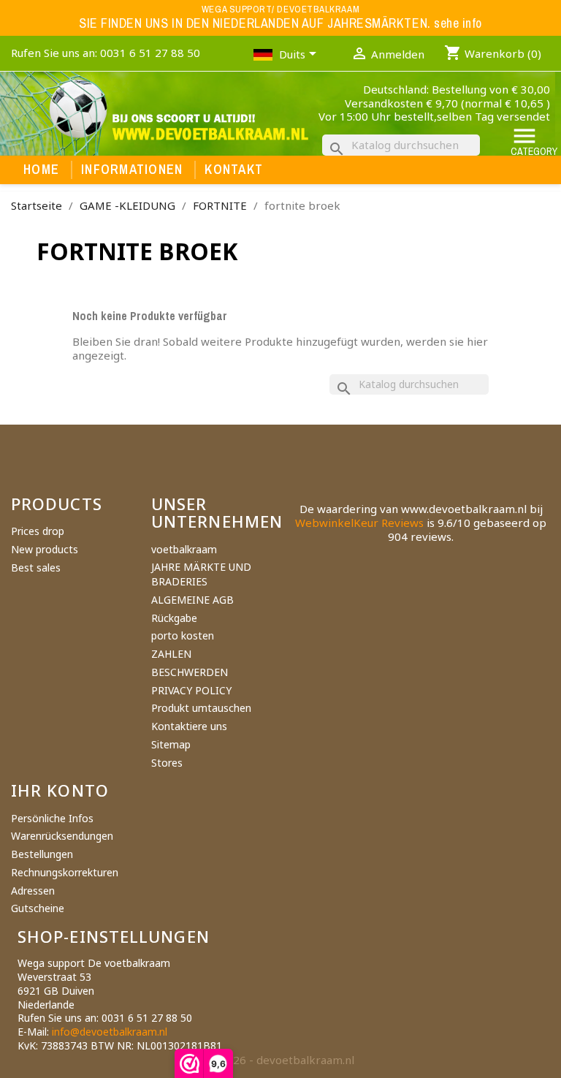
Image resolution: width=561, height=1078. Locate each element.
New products (44, 549)
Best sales (36, 567)
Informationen (132, 169)
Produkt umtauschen (201, 708)
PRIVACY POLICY (191, 690)
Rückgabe (174, 618)
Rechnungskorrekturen (64, 872)
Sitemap (171, 744)
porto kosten (182, 635)
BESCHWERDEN (189, 672)
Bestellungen (42, 854)
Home (41, 169)
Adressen (33, 890)
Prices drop (37, 531)
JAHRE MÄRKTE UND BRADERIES (201, 574)
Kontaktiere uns (189, 726)
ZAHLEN (171, 654)
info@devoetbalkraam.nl (109, 1032)
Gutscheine (37, 908)
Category (534, 141)
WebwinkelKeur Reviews (359, 522)
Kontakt (234, 169)
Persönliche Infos (52, 818)
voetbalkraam (184, 549)
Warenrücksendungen (62, 836)
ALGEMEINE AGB (192, 600)
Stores (167, 763)
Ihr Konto (60, 790)
